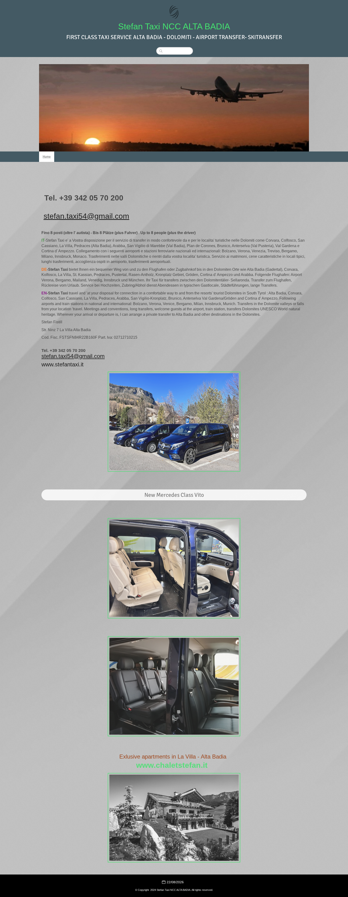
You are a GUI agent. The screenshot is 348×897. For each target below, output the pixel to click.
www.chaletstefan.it (172, 765)
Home (47, 157)
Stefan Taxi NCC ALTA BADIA (174, 26)
